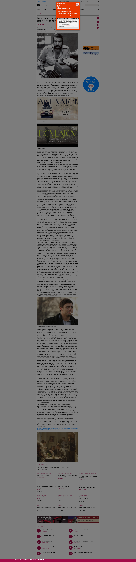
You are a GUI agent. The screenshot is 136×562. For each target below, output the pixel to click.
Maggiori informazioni (36, 561)
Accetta (120, 560)
